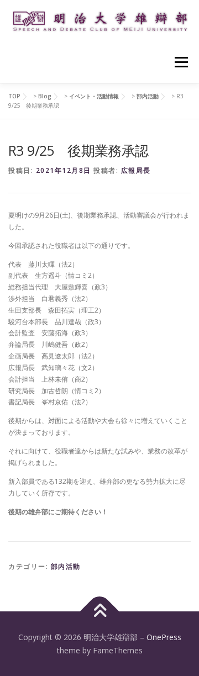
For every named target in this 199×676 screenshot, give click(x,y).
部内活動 (66, 566)
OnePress (163, 637)
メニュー (181, 62)
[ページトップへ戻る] (99, 611)
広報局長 (136, 170)
